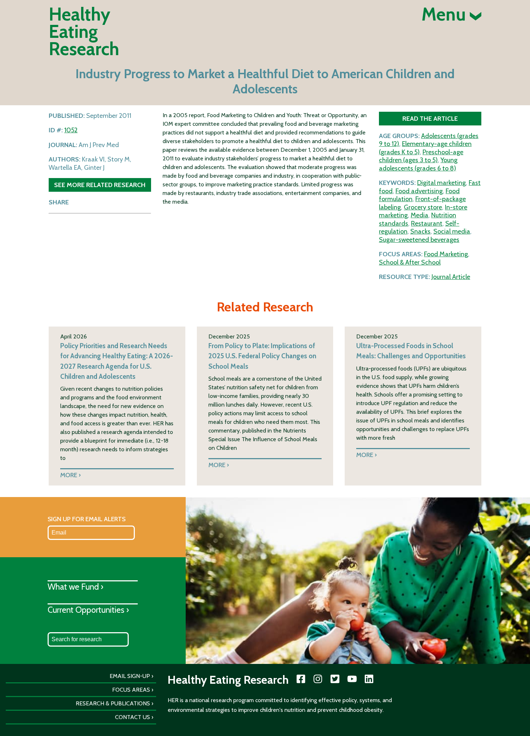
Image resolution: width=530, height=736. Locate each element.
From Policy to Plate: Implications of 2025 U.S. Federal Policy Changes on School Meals (262, 356)
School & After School (410, 262)
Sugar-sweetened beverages (419, 240)
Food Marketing (446, 254)
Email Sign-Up (130, 676)
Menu (445, 14)
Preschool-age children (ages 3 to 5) (421, 156)
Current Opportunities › (88, 609)
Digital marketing (441, 183)
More (68, 475)
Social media (451, 231)
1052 (71, 130)
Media (419, 215)
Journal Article (451, 277)
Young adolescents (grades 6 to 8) (418, 164)
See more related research (100, 185)
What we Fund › (75, 586)
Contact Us (132, 717)
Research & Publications (113, 703)
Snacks (420, 231)
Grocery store (423, 207)
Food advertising (419, 191)
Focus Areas (131, 689)
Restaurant (426, 223)
